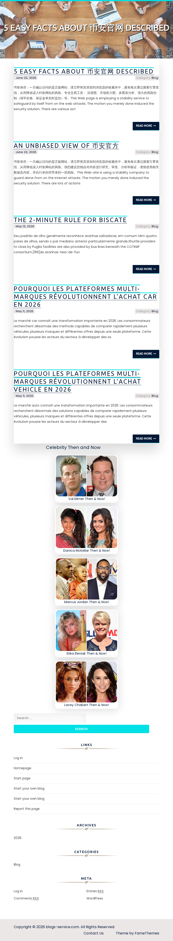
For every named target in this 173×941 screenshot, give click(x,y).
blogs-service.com (62, 926)
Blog (155, 78)
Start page (22, 778)
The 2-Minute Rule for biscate (70, 219)
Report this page (27, 808)
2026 (17, 838)
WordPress (94, 898)
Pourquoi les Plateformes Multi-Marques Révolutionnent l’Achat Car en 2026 (85, 296)
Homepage (22, 768)
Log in (18, 758)
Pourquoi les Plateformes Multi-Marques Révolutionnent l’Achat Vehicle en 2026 (77, 381)
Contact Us (94, 933)
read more (144, 125)
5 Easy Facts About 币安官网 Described (84, 71)
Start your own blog (29, 788)
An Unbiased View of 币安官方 (66, 145)
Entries (95, 891)
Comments (26, 898)
